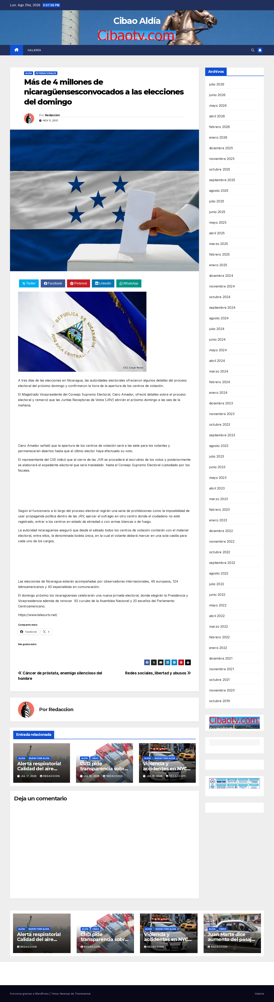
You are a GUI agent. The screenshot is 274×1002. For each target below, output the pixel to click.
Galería (34, 50)
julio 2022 (216, 584)
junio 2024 (217, 339)
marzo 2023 (218, 499)
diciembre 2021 (220, 658)
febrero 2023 (219, 510)
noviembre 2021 (221, 669)
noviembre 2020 (222, 690)
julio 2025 (216, 201)
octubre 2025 (219, 169)
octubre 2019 (219, 701)
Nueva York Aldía (39, 758)
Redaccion (52, 115)
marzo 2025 (218, 244)
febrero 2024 (219, 382)
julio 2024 (216, 329)
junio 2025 (217, 212)
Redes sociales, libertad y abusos (156, 673)
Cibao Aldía (136, 20)
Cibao (95, 758)
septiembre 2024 (222, 308)
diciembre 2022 (221, 531)
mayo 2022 (217, 605)
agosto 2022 (218, 573)
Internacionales (46, 73)
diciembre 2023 (221, 403)
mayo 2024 (218, 350)
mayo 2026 (218, 106)
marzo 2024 (218, 371)
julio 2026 (216, 84)
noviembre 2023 (221, 414)
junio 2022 (217, 595)
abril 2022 (217, 616)
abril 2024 (217, 361)
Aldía (28, 73)
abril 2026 (217, 116)
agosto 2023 (218, 446)
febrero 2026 (219, 127)
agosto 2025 (218, 191)
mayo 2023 (217, 478)
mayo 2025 (217, 222)
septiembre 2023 (222, 435)
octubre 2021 (219, 680)
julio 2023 (216, 456)
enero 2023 (218, 520)
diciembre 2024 (221, 276)
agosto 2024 (219, 318)
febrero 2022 (219, 637)
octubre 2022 (219, 552)
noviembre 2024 (222, 286)
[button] (252, 50)
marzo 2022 (218, 626)
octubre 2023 (219, 424)
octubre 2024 (219, 297)
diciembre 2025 (221, 148)
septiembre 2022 (222, 563)
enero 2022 (218, 648)
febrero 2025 (219, 254)
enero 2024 (218, 393)
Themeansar (83, 993)
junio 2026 (217, 95)
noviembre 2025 (221, 159)
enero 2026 (218, 137)
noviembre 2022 (221, 541)
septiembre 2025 (222, 180)
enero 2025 (218, 265)
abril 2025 (217, 233)
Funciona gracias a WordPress (30, 993)
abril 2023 (217, 488)
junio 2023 (217, 467)
